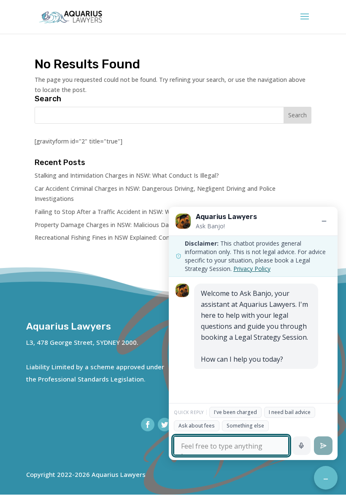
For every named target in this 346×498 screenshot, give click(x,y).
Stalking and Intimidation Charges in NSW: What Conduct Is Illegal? (127, 175)
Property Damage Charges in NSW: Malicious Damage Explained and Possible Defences (156, 225)
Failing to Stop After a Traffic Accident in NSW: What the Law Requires (132, 212)
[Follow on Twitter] (164, 424)
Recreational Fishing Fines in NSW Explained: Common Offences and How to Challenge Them (163, 237)
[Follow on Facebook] (147, 424)
